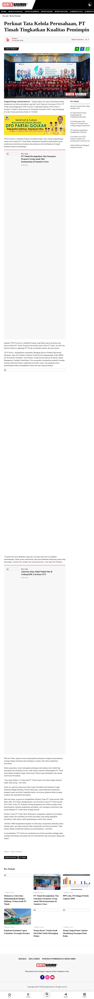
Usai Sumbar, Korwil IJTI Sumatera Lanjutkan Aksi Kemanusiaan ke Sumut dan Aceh (80, 139)
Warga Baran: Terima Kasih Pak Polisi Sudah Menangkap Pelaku (46, 933)
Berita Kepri (47, 11)
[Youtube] (52, 977)
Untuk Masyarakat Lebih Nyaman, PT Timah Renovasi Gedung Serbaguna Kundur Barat (80, 123)
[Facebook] (42, 977)
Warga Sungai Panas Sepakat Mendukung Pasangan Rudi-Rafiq (75, 933)
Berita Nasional (15, 11)
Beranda (5, 16)
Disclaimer (34, 959)
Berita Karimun (32, 11)
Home (3, 11)
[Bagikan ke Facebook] (82, 49)
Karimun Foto (76, 11)
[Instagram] (47, 977)
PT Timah (23, 857)
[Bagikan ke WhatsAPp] (87, 49)
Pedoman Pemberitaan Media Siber (59, 959)
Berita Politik (61, 11)
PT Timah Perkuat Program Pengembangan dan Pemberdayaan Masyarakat (78, 115)
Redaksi (22, 959)
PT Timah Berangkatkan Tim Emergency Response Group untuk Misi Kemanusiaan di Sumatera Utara (38, 159)
